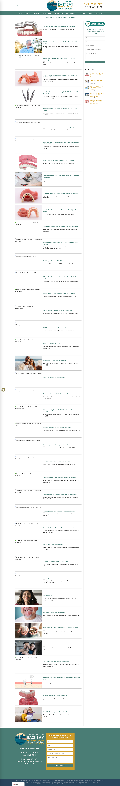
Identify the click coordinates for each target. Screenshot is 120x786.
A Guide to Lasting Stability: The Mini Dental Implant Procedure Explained (60, 410)
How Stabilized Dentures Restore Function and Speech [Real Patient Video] (61, 210)
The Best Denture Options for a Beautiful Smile (55, 645)
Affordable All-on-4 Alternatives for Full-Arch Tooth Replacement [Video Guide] (60, 243)
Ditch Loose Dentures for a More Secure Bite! (55, 328)
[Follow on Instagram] (17, 5)
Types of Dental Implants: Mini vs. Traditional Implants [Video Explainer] (59, 59)
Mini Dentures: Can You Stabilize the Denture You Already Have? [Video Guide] (60, 109)
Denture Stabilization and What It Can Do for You (56, 394)
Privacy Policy (79, 783)
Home (20, 13)
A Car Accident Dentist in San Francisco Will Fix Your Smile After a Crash (60, 277)
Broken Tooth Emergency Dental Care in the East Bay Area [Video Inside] (96, 102)
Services (36, 13)
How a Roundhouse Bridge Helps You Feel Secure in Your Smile (59, 477)
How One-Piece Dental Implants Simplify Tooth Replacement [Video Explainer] (61, 92)
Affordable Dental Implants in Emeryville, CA (55, 712)
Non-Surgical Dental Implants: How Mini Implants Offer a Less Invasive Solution (59, 594)
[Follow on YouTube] (21, 5)
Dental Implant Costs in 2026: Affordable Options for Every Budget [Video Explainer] (61, 176)
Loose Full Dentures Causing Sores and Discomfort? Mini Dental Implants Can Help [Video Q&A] (60, 75)
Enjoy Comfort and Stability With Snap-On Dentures (57, 461)
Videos (83, 13)
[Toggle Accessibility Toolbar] (3, 390)
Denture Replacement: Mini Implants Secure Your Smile (57, 445)
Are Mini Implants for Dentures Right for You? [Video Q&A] (58, 160)
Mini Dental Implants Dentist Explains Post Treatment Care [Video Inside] (60, 42)
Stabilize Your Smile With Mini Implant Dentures (56, 661)
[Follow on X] (19, 5)
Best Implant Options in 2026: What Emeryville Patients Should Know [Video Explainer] (61, 142)
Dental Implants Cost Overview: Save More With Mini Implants (59, 494)
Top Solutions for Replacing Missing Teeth (54, 612)
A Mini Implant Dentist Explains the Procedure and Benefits (59, 511)
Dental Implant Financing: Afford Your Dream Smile (56, 261)
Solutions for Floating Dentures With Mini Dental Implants (58, 528)
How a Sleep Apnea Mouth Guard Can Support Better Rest (97, 81)
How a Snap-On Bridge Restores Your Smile (54, 360)
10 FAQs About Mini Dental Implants (53, 544)
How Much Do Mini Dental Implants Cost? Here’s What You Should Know (60, 628)
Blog (90, 13)
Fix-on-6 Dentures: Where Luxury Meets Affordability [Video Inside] (61, 193)
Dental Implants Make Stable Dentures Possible (55, 578)
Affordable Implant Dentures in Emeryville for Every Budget (59, 127)
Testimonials (58, 13)
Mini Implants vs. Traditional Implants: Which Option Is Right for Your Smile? (61, 678)
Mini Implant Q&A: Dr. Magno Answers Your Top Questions (58, 343)
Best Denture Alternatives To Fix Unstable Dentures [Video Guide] (60, 226)
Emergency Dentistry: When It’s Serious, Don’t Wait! (57, 427)
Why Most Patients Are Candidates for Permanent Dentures (59, 293)
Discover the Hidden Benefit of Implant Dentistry (56, 561)
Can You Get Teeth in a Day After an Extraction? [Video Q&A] (59, 26)
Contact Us (98, 13)
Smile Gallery (47, 13)
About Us (27, 13)
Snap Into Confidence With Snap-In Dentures (55, 695)
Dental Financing (71, 13)
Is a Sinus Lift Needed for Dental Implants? (54, 377)
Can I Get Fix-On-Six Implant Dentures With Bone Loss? (58, 310)
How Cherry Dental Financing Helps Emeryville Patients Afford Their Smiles (97, 95)
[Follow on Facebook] (16, 5)
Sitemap (74, 783)
